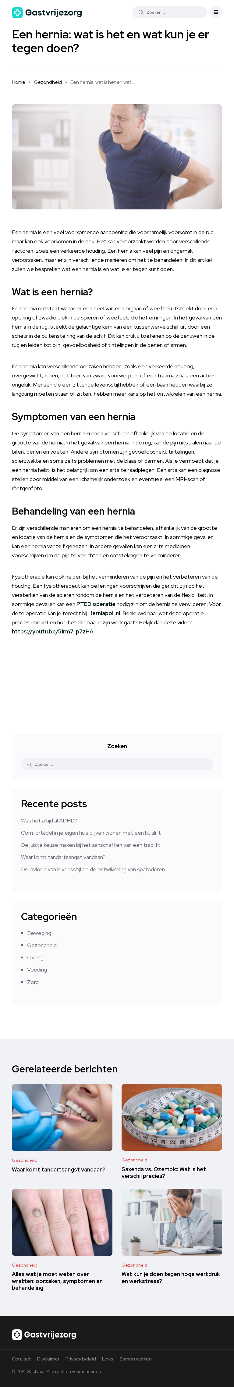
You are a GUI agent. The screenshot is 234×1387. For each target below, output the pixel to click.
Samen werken (135, 1359)
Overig (35, 957)
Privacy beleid (81, 1359)
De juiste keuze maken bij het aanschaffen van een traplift (90, 844)
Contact (21, 1359)
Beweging (39, 932)
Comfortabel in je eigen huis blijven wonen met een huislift (91, 832)
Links (107, 1359)
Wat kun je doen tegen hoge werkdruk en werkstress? (171, 1278)
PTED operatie (95, 604)
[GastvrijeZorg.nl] (47, 12)
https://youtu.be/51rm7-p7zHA (53, 631)
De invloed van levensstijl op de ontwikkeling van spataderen (93, 869)
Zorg (33, 982)
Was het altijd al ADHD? (49, 820)
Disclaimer (48, 1359)
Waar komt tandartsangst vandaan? (63, 857)
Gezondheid (48, 82)
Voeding (37, 969)
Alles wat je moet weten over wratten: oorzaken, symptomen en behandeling (57, 1281)
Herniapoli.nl (104, 613)
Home (18, 82)
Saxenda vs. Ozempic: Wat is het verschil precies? (164, 1172)
